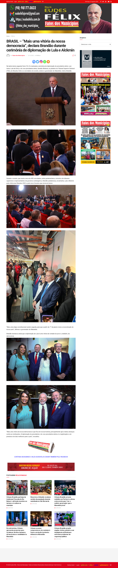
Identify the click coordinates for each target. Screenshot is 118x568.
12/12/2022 (31, 55)
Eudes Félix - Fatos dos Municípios (19, 565)
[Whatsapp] (44, 61)
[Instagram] (41, 61)
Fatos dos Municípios (18, 55)
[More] (48, 61)
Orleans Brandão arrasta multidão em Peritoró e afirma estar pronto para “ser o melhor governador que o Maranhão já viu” (64, 501)
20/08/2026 (58, 539)
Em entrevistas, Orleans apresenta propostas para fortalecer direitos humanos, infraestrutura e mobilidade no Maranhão (16, 532)
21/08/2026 (34, 537)
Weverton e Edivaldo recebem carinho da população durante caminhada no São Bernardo (40, 499)
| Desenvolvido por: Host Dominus (52, 565)
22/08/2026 (10, 507)
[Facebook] (33, 61)
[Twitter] (37, 61)
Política (13, 36)
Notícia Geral (9, 1)
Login (15, 1)
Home (7, 36)
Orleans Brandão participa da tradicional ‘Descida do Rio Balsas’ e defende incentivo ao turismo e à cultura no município (16, 501)
